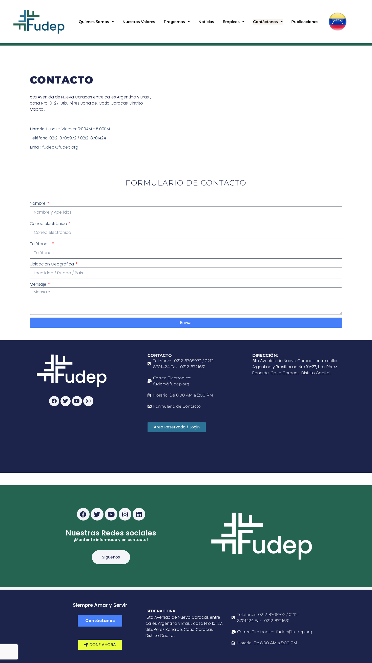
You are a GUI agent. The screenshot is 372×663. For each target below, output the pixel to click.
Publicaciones (304, 21)
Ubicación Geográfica (52, 264)
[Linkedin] (139, 514)
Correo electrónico (49, 223)
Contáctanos (265, 21)
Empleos (231, 21)
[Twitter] (65, 401)
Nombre (38, 203)
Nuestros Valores (138, 21)
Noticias (206, 21)
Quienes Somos (94, 21)
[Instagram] (88, 401)
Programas (174, 21)
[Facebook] (54, 401)
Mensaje (38, 284)
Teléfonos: (40, 244)
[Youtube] (77, 401)
